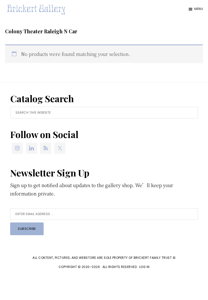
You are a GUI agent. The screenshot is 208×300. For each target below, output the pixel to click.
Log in (144, 267)
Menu (198, 9)
